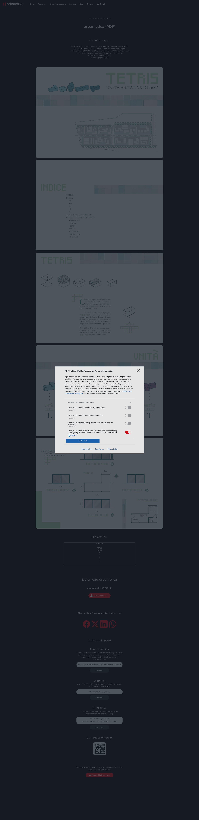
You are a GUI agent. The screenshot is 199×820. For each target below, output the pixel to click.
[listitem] (99, 402)
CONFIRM (83, 441)
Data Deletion (86, 449)
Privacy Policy (113, 449)
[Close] (139, 371)
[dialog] (99, 410)
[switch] (128, 407)
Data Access (99, 449)
